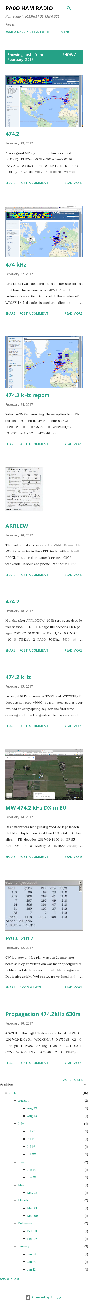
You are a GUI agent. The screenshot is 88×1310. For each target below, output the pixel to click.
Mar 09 (32, 1216)
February (25, 1223)
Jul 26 (31, 1131)
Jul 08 (31, 1154)
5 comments (30, 987)
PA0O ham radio (29, 8)
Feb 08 (32, 1239)
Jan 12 (31, 1269)
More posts (72, 1080)
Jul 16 (31, 1147)
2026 (12, 1093)
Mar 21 (32, 1208)
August (23, 1101)
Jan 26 (31, 1254)
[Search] (69, 8)
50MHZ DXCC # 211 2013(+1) (27, 32)
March (23, 1200)
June (21, 1162)
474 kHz (15, 264)
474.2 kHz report (27, 395)
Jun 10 (31, 1170)
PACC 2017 (19, 938)
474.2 (12, 133)
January (23, 1246)
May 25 (32, 1193)
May (21, 1185)
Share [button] (10, 183)
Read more (73, 183)
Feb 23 (32, 1231)
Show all (71, 54)
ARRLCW (16, 525)
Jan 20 (31, 1262)
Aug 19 (32, 1108)
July (21, 1124)
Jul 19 (31, 1139)
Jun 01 (31, 1177)
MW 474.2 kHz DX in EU (36, 807)
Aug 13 (32, 1116)
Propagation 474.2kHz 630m (43, 1014)
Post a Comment (34, 183)
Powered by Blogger (47, 1297)
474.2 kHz (18, 677)
